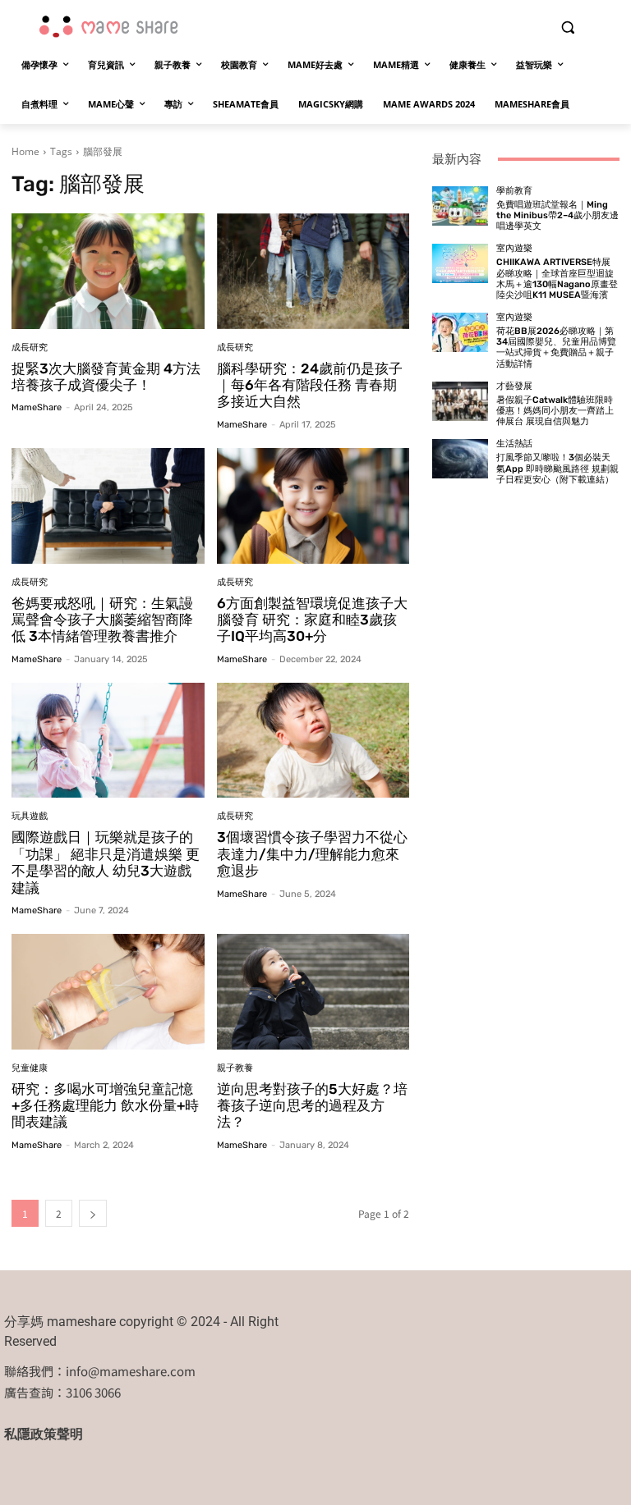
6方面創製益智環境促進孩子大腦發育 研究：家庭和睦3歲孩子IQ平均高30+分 (312, 620)
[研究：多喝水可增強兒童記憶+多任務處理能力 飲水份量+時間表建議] (108, 992)
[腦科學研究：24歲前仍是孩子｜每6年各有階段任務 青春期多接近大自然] (313, 271)
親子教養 (235, 1068)
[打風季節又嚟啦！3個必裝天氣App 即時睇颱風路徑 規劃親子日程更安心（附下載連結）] (460, 458)
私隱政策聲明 (43, 1434)
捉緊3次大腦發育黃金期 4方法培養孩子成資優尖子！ (106, 376)
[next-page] (93, 1213)
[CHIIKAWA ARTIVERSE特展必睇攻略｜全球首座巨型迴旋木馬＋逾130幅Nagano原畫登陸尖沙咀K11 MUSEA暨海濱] (460, 263)
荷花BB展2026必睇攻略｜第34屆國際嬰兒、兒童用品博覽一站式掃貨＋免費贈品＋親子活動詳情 (556, 347)
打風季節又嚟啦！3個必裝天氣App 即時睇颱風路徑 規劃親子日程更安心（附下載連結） (557, 468)
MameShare (37, 407)
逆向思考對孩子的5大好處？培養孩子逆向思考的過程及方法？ (312, 1106)
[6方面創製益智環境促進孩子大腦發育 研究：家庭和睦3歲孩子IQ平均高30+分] (313, 506)
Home (25, 151)
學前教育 (514, 190)
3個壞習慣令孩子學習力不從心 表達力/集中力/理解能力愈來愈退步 (312, 854)
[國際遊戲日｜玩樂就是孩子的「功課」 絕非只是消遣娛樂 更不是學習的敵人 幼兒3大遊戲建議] (108, 740)
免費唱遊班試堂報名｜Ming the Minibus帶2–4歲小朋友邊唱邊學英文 (557, 215)
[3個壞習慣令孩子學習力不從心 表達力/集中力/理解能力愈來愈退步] (313, 740)
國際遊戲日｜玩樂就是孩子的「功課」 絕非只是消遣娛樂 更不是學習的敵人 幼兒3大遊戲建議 (106, 862)
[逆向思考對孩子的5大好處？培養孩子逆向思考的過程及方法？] (313, 992)
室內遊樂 (514, 248)
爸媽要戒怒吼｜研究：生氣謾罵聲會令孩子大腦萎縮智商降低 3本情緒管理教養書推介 (102, 620)
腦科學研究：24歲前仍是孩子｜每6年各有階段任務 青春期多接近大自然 (310, 385)
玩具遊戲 (30, 816)
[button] (567, 27)
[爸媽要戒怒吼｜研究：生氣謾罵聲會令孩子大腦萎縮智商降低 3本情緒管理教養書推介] (108, 506)
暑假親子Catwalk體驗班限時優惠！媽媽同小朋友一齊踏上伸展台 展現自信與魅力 (555, 411)
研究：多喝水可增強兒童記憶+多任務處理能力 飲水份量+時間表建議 (105, 1106)
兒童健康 (30, 1068)
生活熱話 (514, 443)
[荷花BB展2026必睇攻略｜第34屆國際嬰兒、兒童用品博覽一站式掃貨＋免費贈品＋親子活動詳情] (460, 332)
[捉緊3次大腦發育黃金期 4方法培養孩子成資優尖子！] (108, 271)
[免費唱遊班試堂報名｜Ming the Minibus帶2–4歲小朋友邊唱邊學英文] (460, 206)
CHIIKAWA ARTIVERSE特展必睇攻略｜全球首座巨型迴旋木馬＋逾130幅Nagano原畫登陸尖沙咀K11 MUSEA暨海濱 (557, 278)
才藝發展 (514, 386)
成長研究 (30, 347)
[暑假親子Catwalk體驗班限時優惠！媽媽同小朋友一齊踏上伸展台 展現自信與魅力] (460, 401)
